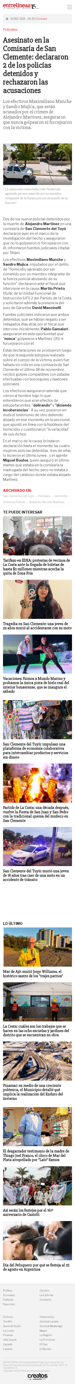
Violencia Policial (14, 502)
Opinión (44, 1290)
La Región (46, 1335)
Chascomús (47, 1316)
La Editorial (46, 1295)
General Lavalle (49, 1321)
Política (7, 1290)
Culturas (8, 1299)
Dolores (8, 1316)
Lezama (7, 1348)
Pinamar (8, 1335)
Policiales (44, 496)
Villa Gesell (9, 1339)
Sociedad (41, 18)
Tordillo (7, 1321)
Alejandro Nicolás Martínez (46, 502)
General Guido (12, 1326)
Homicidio (61, 496)
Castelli (7, 1344)
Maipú (43, 1330)
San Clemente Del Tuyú (18, 496)
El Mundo (45, 1348)
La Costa (8, 1330)
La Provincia (47, 1339)
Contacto (45, 1299)
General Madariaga (51, 1326)
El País (44, 1344)
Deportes (9, 1304)
